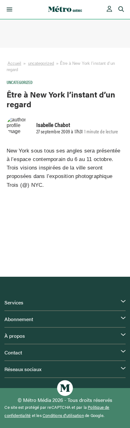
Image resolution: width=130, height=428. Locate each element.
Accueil (14, 63)
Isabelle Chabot (53, 124)
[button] (8, 9)
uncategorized (41, 63)
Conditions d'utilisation (63, 415)
